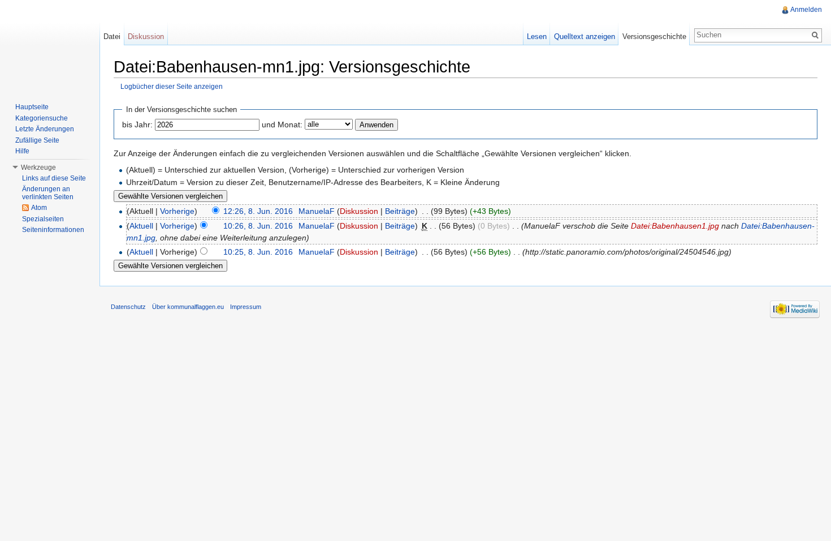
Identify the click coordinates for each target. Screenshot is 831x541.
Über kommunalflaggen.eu (188, 306)
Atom (39, 208)
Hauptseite (32, 107)
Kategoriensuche (41, 118)
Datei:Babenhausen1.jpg (675, 225)
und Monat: (282, 124)
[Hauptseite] (50, 45)
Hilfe (22, 151)
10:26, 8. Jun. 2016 (258, 225)
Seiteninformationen (53, 230)
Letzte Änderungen (44, 129)
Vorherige (177, 211)
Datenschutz (128, 306)
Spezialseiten (43, 219)
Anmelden (806, 10)
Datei (111, 36)
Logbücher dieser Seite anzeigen (171, 86)
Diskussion (359, 211)
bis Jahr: (137, 124)
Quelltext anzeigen (584, 36)
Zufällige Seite (37, 140)
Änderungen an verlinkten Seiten (47, 193)
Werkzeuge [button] (38, 167)
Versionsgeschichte (654, 36)
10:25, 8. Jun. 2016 (258, 251)
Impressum (245, 306)
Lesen (537, 36)
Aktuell (141, 225)
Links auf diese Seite (54, 178)
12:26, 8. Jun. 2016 (258, 211)
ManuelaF (316, 211)
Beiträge (400, 211)
